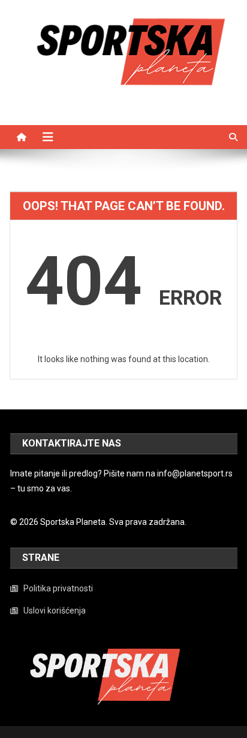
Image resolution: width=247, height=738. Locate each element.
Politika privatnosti (58, 588)
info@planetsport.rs (195, 473)
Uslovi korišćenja (54, 610)
